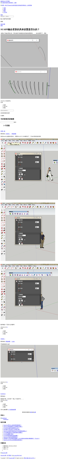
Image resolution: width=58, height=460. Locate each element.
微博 (4, 105)
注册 (15, 2)
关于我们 (7, 1)
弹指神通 (14, 133)
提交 (15, 122)
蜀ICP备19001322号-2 (29, 458)
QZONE (5, 106)
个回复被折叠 (12, 409)
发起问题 (3, 24)
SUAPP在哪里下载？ (8, 434)
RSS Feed (19, 455)
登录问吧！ (11, 2)
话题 (4, 9)
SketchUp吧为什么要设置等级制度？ (12, 425)
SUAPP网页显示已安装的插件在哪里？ (13, 432)
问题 (4, 8)
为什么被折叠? (4, 409)
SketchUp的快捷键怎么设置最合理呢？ (13, 426)
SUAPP (5, 12)
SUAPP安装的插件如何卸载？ (10, 435)
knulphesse (3, 393)
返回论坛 (3, 1)
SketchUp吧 (3, 455)
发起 (2, 14)
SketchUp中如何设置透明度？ (10, 437)
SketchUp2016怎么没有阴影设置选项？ (13, 440)
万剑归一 (8, 133)
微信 (4, 107)
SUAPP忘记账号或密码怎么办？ (11, 428)
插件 (2, 25)
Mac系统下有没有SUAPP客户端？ (11, 429)
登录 (31, 412)
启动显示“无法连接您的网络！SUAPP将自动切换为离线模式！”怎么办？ (21, 438)
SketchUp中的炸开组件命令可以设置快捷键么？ (15, 431)
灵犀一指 (3, 131)
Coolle (13, 341)
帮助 (4, 11)
